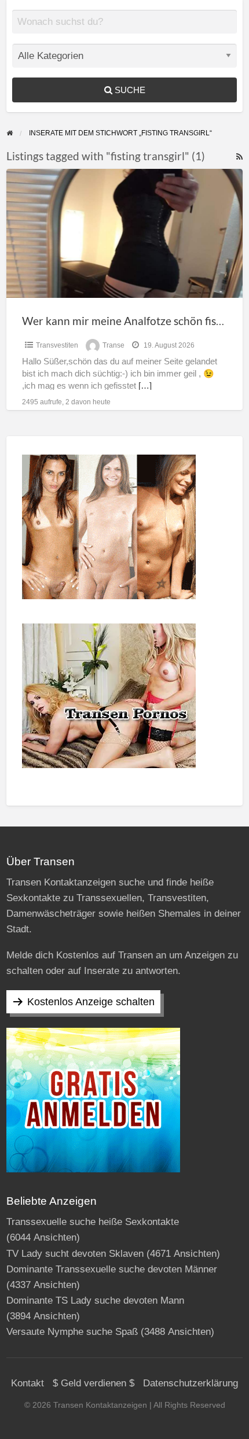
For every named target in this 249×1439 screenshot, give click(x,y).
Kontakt (27, 1383)
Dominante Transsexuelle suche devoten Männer (111, 1269)
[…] (145, 385)
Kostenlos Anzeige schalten (91, 1002)
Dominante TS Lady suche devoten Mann (95, 1300)
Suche (128, 90)
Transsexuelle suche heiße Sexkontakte (92, 1221)
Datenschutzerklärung (190, 1383)
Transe (113, 345)
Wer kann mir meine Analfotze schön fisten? (129, 320)
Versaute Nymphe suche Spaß (72, 1331)
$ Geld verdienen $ (93, 1383)
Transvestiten (57, 345)
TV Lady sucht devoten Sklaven (75, 1253)
